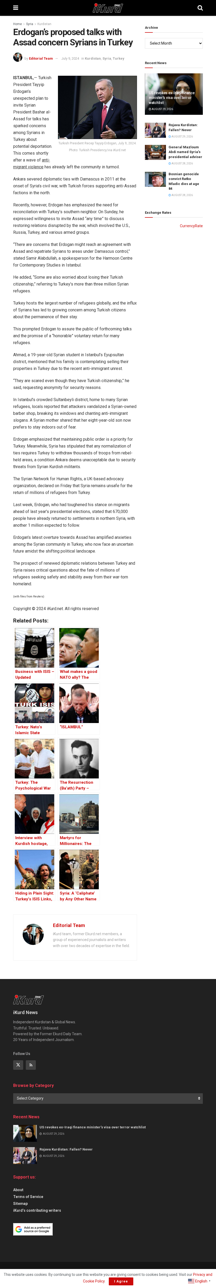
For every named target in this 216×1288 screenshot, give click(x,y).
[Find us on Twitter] (18, 1065)
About (18, 1190)
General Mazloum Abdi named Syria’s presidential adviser (185, 152)
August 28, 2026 (182, 163)
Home (17, 24)
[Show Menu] (15, 8)
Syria (29, 24)
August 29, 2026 (162, 109)
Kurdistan (44, 24)
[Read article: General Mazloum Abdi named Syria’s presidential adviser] (155, 152)
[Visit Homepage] (108, 8)
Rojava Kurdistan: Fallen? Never (66, 1149)
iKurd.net (55, 608)
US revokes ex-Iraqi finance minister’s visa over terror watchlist (171, 97)
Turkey (118, 58)
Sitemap (20, 1203)
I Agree (121, 1281)
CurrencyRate (191, 226)
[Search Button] (200, 8)
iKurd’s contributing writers (37, 1210)
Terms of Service (28, 1197)
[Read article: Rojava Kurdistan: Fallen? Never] (155, 130)
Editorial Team (41, 58)
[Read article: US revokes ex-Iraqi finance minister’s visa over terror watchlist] (25, 1133)
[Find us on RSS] (31, 1065)
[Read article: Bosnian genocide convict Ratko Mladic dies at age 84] (155, 179)
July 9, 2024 (70, 58)
